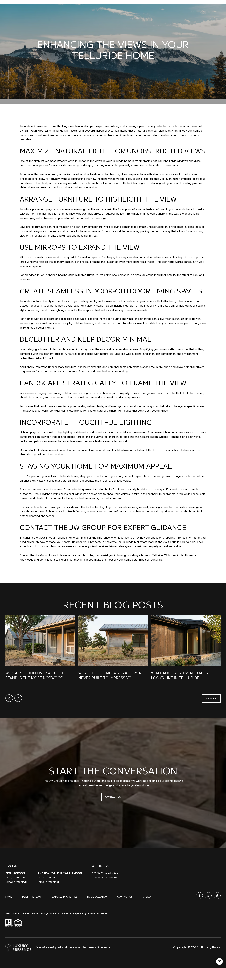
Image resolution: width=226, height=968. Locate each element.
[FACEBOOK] (199, 895)
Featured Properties (64, 896)
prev (9, 698)
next (18, 698)
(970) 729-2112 (47, 877)
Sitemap (147, 896)
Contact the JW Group (34, 555)
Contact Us (125, 896)
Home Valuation (97, 896)
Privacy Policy (211, 947)
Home (8, 896)
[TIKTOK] (217, 895)
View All (211, 698)
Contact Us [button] (113, 796)
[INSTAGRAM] (208, 895)
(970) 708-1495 (15, 877)
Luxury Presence (98, 947)
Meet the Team (31, 896)
